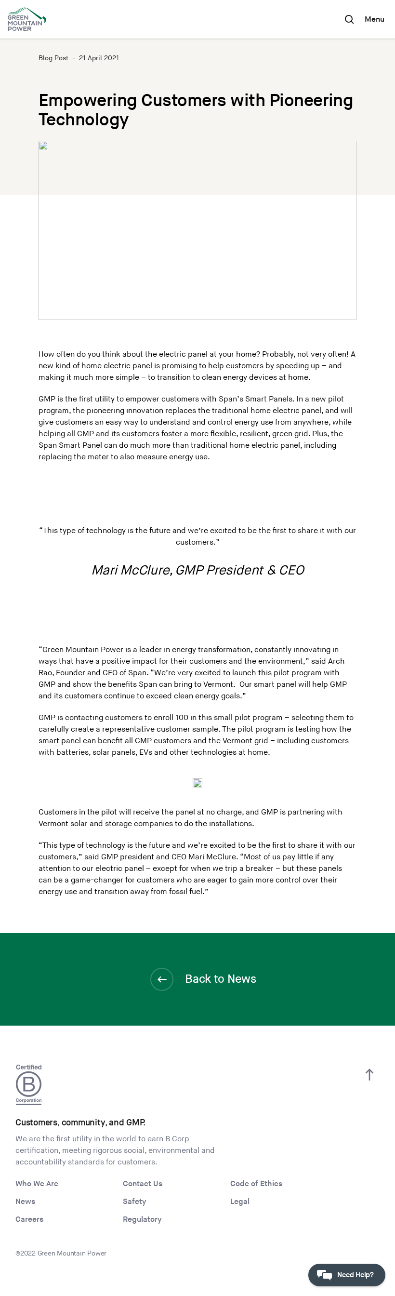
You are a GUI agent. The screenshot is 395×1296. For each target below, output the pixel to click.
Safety (134, 1201)
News (25, 1201)
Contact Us (142, 1184)
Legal (240, 1201)
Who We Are (36, 1184)
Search (349, 19)
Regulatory (142, 1219)
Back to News (220, 979)
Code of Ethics (256, 1184)
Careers (29, 1219)
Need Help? (355, 1275)
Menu (374, 19)
